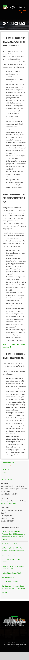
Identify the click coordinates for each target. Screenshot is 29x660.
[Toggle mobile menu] (25, 11)
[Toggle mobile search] (20, 11)
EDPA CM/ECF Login (9, 544)
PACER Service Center (9, 582)
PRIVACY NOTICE (7, 479)
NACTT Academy (8, 577)
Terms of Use (18, 646)
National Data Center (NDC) (11, 573)
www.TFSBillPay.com (8, 503)
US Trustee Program (9, 555)
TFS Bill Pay (6, 593)
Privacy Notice (11, 646)
